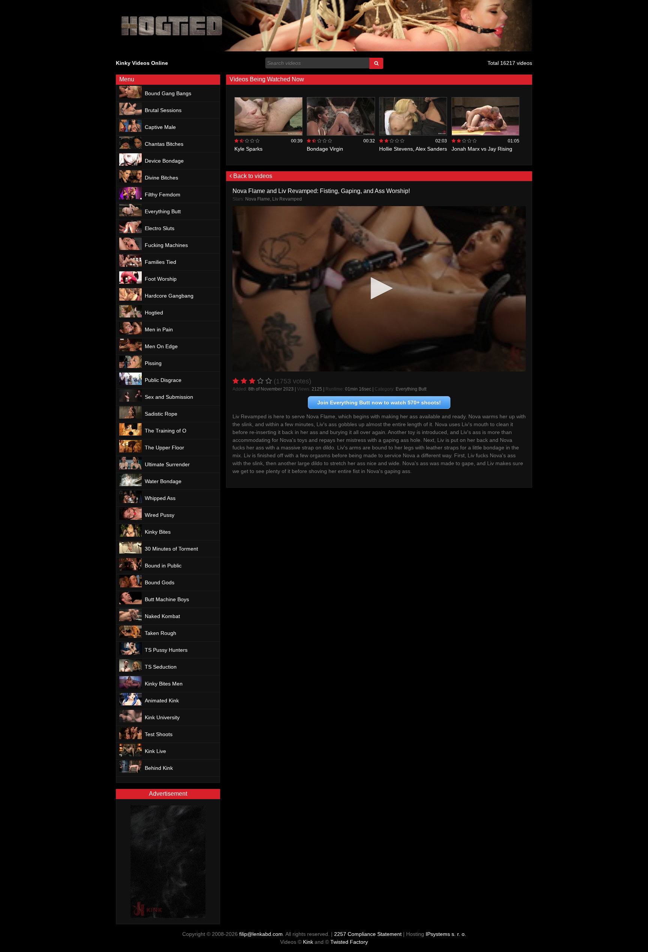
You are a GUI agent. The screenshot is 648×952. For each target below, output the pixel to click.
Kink (308, 942)
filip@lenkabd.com (261, 934)
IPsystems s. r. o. (446, 934)
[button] (379, 288)
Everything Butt (411, 389)
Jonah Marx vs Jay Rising (482, 149)
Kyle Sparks (248, 149)
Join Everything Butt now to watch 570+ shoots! (379, 403)
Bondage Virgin (325, 149)
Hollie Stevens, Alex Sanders (413, 149)
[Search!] (376, 63)
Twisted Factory (349, 942)
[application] (379, 288)
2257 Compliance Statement (368, 934)
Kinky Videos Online (142, 63)
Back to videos (252, 176)
